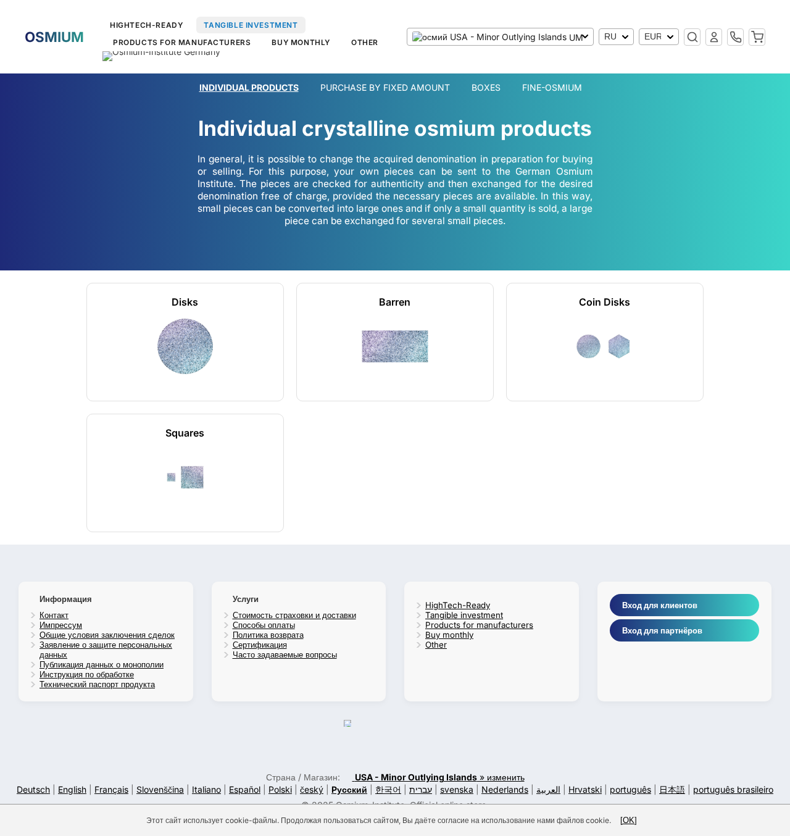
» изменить (440, 777)
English (72, 789)
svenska (456, 789)
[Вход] (713, 37)
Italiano (206, 789)
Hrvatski (585, 789)
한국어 (388, 789)
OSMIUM (54, 36)
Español (244, 789)
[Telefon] (735, 37)
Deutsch (33, 789)
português (630, 789)
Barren (394, 302)
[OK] (628, 820)
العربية (548, 789)
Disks (185, 302)
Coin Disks (604, 302)
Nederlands (504, 789)
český (311, 789)
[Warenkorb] (757, 37)
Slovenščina (160, 789)
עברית (420, 789)
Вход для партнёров (662, 630)
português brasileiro (733, 789)
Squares (184, 433)
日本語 (672, 789)
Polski (280, 789)
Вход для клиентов (659, 605)
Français (111, 789)
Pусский (349, 789)
